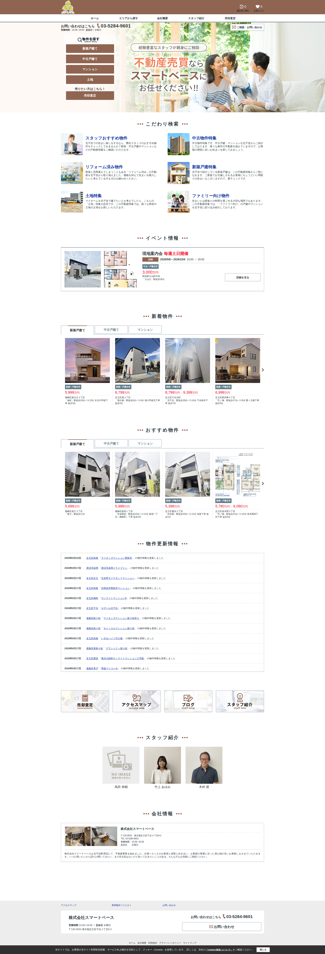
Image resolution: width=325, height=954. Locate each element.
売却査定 (230, 18)
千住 (95, 608)
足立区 (89, 558)
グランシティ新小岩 (116, 648)
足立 (95, 578)
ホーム (95, 18)
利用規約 (152, 943)
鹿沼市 (89, 568)
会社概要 (162, 18)
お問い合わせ (169, 905)
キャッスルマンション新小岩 (119, 628)
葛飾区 (89, 618)
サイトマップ (189, 943)
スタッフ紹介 (196, 18)
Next (262, 370)
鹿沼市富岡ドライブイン (114, 568)
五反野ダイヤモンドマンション (117, 578)
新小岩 (97, 618)
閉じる (263, 949)
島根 (95, 558)
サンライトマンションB (113, 598)
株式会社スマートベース (137, 829)
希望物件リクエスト (122, 905)
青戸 (95, 668)
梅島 (95, 598)
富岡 (95, 568)
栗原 (95, 658)
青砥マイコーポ (109, 668)
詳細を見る (242, 277)
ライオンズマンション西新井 (116, 558)
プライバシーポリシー (170, 943)
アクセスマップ (68, 905)
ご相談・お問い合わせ (249, 27)
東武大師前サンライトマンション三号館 (122, 658)
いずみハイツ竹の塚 (112, 638)
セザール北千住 (109, 608)
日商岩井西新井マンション (115, 588)
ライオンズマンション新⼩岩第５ (121, 618)
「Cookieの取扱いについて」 (219, 950)
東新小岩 (98, 648)
